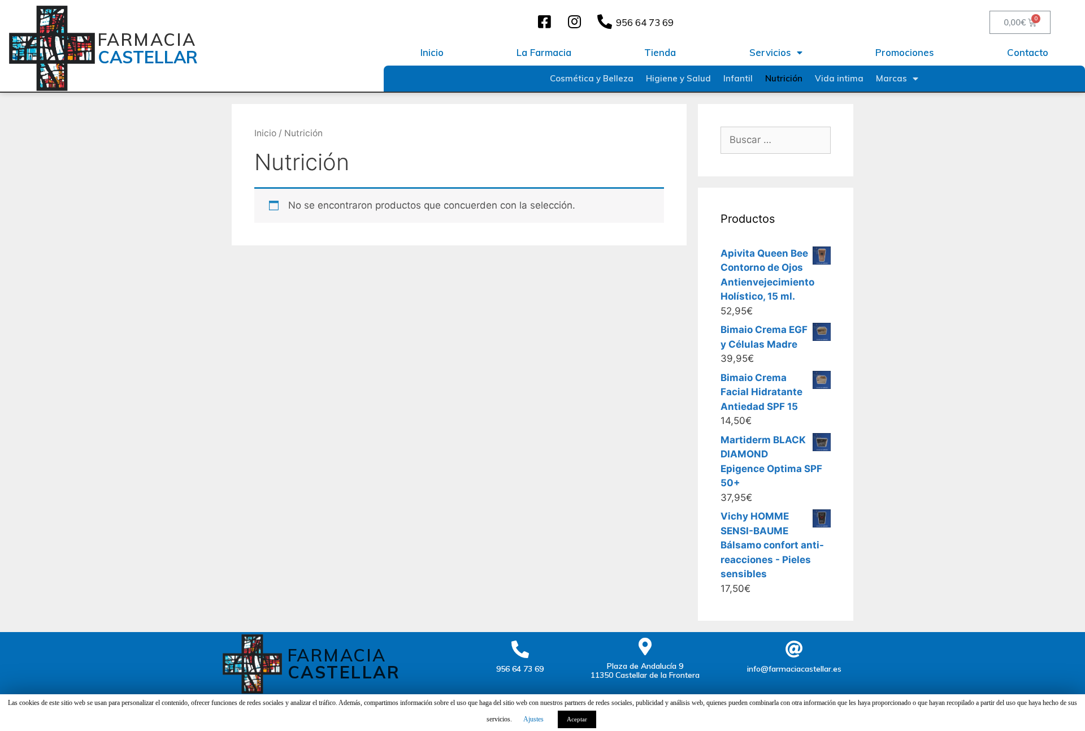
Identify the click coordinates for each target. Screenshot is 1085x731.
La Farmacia (544, 52)
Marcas (891, 78)
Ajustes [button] (533, 719)
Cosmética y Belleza (591, 78)
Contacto (1027, 52)
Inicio (432, 52)
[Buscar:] (776, 139)
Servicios (770, 52)
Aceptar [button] (577, 719)
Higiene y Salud (678, 78)
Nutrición (783, 78)
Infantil (738, 78)
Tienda (660, 52)
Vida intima (839, 78)
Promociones (904, 52)
